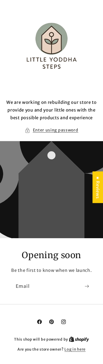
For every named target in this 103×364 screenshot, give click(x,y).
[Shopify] (79, 339)
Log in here (75, 349)
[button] (51, 130)
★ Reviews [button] (97, 187)
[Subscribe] (86, 286)
